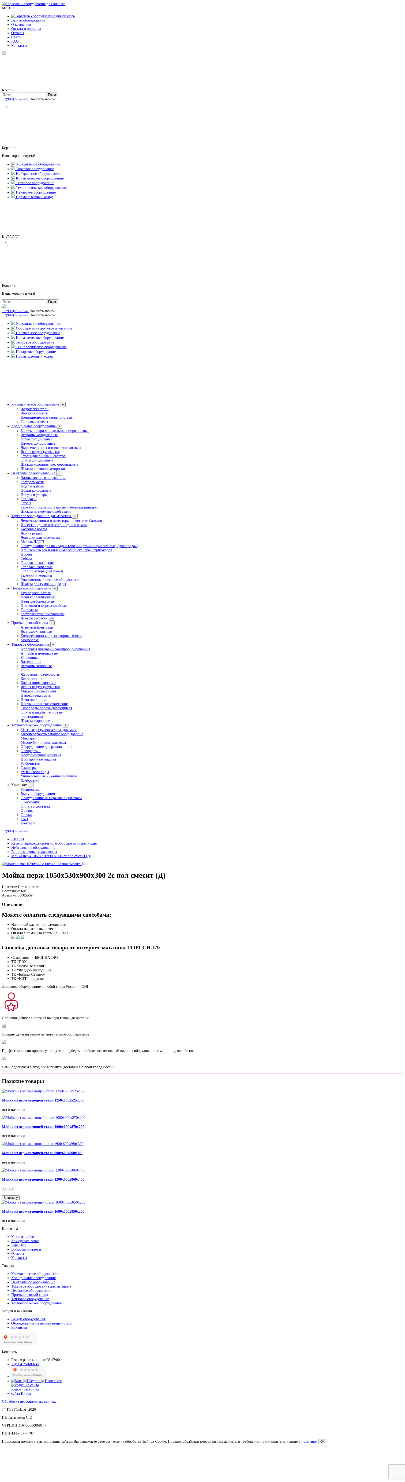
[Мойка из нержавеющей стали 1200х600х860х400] (43, 1170)
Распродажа (30, 789)
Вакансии (19, 1327)
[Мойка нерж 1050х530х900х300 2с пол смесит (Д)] (44, 864)
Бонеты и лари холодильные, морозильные (55, 431)
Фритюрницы (32, 716)
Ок (322, 1441)
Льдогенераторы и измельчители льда (51, 448)
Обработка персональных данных (29, 1401)
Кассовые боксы (34, 529)
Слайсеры (29, 768)
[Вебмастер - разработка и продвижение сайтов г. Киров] (28, 1393)
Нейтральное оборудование (35, 473)
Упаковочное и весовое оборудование (51, 580)
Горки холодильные (36, 439)
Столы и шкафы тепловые (42, 712)
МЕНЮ (8, 8)
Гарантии (18, 1245)
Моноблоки (30, 640)
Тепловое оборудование (32, 644)
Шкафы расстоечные (37, 618)
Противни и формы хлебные (44, 605)
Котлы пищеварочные (38, 683)
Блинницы (29, 657)
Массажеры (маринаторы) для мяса (49, 730)
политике (309, 1441)
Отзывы (17, 33)
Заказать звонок (43, 99)
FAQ (15, 41)
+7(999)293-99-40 (15, 99)
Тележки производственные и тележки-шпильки (60, 507)
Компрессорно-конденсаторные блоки (51, 636)
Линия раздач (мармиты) (40, 452)
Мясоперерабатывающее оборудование (52, 734)
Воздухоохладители (36, 631)
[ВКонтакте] (7, 103)
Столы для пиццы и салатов (43, 456)
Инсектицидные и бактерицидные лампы (54, 525)
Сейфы (26, 558)
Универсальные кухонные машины (49, 776)
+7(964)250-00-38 (25, 1364)
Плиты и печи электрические (44, 704)
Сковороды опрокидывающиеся (46, 708)
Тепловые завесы (34, 422)
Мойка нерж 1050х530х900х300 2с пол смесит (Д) (51, 856)
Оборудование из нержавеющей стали (51, 798)
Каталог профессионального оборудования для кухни (54, 843)
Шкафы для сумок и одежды (43, 584)
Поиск (52, 94)
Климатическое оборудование (37, 404)
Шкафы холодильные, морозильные (49, 464)
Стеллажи (29, 499)
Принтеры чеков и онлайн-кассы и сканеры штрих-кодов (66, 550)
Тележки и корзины (36, 575)
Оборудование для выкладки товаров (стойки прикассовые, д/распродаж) (80, 546)
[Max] (17, 1381)
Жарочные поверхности (40, 674)
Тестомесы (29, 610)
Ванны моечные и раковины (43, 478)
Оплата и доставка (26, 29)
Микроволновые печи (38, 691)
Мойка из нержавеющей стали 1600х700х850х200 (43, 1211)
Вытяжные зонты (35, 413)
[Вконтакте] (51, 1381)
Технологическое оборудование (39, 725)
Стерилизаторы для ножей (42, 571)
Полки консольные (36, 490)
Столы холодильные (37, 460)
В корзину (11, 1198)
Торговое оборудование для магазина (43, 516)
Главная (17, 839)
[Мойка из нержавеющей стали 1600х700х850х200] (43, 1202)
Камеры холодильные (38, 443)
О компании (21, 24)
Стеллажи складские (37, 563)
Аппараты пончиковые (39, 653)
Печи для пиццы (34, 700)
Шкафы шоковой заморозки (43, 469)
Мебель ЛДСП (32, 542)
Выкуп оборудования (28, 20)
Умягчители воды (35, 772)
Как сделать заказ (25, 1241)
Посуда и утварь (34, 495)
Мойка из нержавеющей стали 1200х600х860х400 (43, 1179)
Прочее (26, 554)
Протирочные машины (39, 759)
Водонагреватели (35, 409)
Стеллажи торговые (36, 567)
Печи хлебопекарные (38, 601)
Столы (26, 503)
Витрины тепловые (36, 666)
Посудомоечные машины (41, 755)
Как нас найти (22, 1237)
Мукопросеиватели (36, 593)
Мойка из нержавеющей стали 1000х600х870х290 (43, 1127)
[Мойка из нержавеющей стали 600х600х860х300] (42, 1144)
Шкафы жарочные (35, 721)
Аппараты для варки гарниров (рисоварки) (55, 649)
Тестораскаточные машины (42, 614)
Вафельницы (31, 662)
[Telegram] (4, 103)
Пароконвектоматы (36, 695)
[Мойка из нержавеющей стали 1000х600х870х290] (43, 1118)
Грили (25, 670)
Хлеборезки (30, 780)
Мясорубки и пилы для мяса (43, 742)
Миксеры (28, 738)
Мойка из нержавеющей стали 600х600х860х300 (42, 1153)
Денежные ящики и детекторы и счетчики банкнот (61, 521)
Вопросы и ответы (26, 1249)
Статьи (16, 37)
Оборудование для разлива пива (46, 747)
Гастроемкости (32, 482)
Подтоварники (32, 486)
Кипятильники (33, 679)
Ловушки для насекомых (40, 537)
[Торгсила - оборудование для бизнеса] (33, 4)
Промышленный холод (32, 623)
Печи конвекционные (38, 597)
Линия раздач (31, 533)
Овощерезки (31, 751)
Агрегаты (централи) (37, 627)
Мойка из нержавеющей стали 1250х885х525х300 (43, 1100)
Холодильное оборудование (35, 426)
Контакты (19, 46)
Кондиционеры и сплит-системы (47, 417)
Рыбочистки (30, 763)
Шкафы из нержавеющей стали (46, 511)
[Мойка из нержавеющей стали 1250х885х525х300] (43, 1091)
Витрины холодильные (39, 435)
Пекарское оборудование (33, 588)
